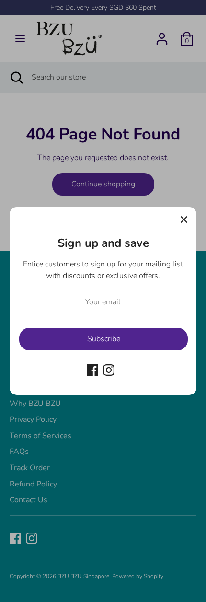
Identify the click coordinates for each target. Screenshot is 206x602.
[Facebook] (92, 370)
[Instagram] (108, 370)
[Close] (184, 219)
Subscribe (103, 339)
